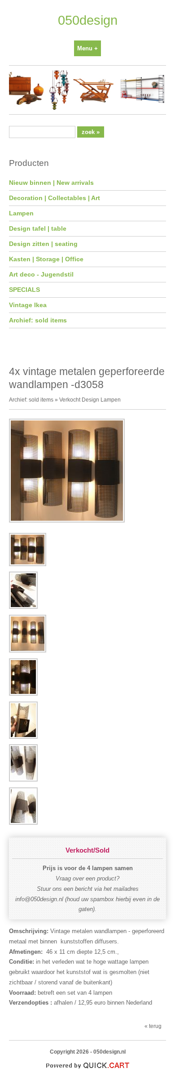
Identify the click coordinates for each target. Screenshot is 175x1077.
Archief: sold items (38, 320)
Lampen (21, 213)
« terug (153, 1026)
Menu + (87, 48)
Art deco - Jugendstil (41, 274)
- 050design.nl (108, 1052)
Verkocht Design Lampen (90, 399)
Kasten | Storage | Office (46, 259)
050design (88, 20)
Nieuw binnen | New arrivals (51, 182)
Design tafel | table (37, 228)
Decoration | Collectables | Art (54, 197)
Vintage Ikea (28, 304)
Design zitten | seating (43, 243)
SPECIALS (24, 289)
